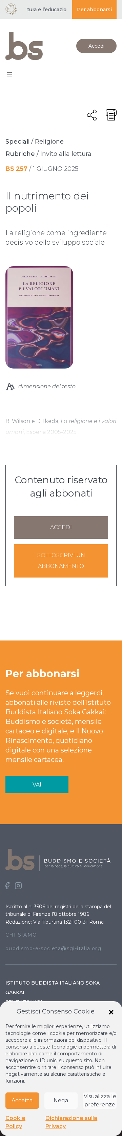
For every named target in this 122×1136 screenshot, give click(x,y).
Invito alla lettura (66, 154)
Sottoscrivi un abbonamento (61, 560)
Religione (49, 141)
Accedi (96, 46)
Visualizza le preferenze (100, 1100)
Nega (61, 1100)
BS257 (16, 169)
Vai (37, 784)
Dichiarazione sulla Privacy (71, 1122)
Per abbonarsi (94, 9)
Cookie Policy (15, 1122)
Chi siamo (21, 935)
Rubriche (20, 154)
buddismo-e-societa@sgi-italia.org (53, 948)
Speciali (17, 141)
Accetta (22, 1100)
